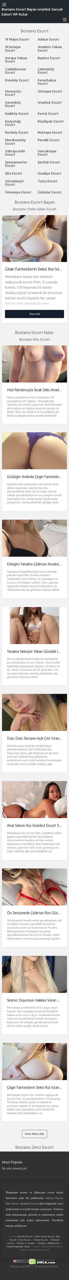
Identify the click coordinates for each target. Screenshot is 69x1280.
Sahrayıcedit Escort (15, 152)
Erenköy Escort (17, 80)
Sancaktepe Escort (47, 152)
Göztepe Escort (50, 91)
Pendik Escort (48, 140)
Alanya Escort (54, 1198)
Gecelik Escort (25, 1236)
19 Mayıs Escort (17, 39)
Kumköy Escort (29, 1203)
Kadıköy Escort (17, 113)
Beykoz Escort (49, 58)
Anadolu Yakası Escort (50, 48)
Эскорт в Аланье (26, 1242)
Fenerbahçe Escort (47, 82)
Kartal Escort (48, 113)
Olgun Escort (41, 1239)
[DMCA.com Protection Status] (42, 1261)
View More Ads (34, 1134)
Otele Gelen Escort (44, 1236)
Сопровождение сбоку (18, 1246)
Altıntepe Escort (13, 48)
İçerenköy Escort (13, 104)
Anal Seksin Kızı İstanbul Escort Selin (36, 825)
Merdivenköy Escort (15, 141)
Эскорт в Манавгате (49, 1242)
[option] (34, 269)
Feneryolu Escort (13, 93)
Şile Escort (13, 173)
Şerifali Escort (49, 162)
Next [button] (62, 237)
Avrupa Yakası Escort (16, 59)
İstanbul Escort (50, 102)
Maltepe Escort (50, 132)
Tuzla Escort (47, 181)
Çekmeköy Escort (46, 70)
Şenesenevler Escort (16, 164)
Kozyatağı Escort (13, 123)
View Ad (34, 314)
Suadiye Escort (49, 173)
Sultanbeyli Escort (14, 182)
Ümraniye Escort (18, 192)
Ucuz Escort (24, 1239)
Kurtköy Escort (16, 132)
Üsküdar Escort (49, 192)
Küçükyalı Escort (51, 121)
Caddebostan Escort (15, 70)
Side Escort (12, 1203)
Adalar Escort (48, 39)
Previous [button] (6, 237)
